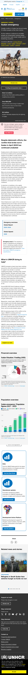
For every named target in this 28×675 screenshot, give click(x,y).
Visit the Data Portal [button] (9, 473)
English (5, 4)
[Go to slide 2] (10, 589)
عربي (23, 4)
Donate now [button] (14, 83)
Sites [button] (26, 9)
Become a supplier (6, 649)
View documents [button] (8, 499)
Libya (23, 43)
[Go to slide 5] (15, 589)
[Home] (9, 9)
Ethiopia (18, 43)
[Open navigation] (2, 9)
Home (2, 18)
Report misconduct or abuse (8, 644)
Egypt (13, 43)
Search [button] (20, 9)
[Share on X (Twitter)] (11, 542)
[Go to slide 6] (17, 589)
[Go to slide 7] (18, 589)
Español (18, 4)
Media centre (4, 642)
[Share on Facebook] (15, 542)
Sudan (12, 45)
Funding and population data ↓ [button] (14, 88)
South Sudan (5, 45)
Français (11, 4)
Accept (14, 671)
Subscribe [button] (5, 629)
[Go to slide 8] (20, 589)
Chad (9, 43)
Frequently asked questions (8, 637)
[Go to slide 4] (13, 589)
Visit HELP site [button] (9, 132)
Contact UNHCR (5, 639)
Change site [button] (19, 1)
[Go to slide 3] (12, 589)
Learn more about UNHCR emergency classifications (13, 250)
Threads (24, 614)
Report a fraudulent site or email (10, 647)
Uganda (17, 45)
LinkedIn (20, 614)
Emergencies (18, 18)
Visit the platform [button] (9, 529)
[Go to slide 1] (9, 589)
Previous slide (2, 562)
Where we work (9, 18)
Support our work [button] (7, 343)
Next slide (25, 562)
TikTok (16, 614)
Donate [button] (23, 9)
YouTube (13, 614)
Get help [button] (20, 14)
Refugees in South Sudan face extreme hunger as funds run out (14, 577)
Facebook (6, 614)
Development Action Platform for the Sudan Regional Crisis (13, 328)
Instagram (9, 614)
